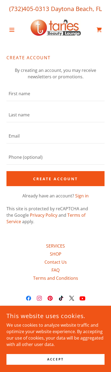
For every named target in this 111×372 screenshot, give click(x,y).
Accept (55, 359)
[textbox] (55, 93)
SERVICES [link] (55, 246)
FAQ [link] (55, 270)
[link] (55, 30)
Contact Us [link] (55, 262)
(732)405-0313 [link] (29, 9)
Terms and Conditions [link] (55, 278)
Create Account (55, 178)
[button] (13, 29)
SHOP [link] (55, 254)
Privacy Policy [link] (43, 215)
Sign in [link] (82, 196)
